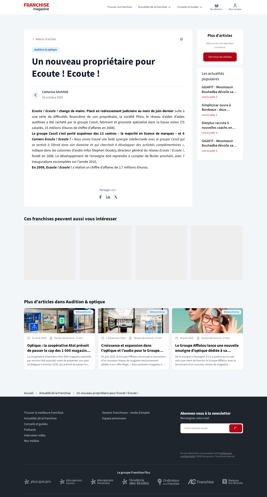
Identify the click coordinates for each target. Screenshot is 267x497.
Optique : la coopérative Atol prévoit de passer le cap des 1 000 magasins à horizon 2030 (59, 350)
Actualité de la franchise (55, 393)
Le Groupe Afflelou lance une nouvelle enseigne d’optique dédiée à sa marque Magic (207, 350)
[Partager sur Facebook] (100, 197)
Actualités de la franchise (40, 418)
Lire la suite (208, 97)
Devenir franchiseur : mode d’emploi (126, 413)
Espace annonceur (114, 418)
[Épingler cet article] (181, 39)
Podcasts (30, 430)
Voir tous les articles (220, 57)
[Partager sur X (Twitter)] (116, 197)
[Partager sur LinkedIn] (108, 197)
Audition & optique (45, 50)
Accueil (28, 393)
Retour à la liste (46, 39)
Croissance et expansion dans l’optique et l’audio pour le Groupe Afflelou (130, 350)
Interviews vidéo (35, 435)
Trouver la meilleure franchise (43, 413)
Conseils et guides (36, 424)
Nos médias (31, 441)
